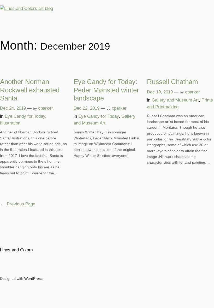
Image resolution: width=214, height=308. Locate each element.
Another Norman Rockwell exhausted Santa (30, 90)
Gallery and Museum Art (175, 100)
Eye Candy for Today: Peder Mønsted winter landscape (106, 90)
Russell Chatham (172, 82)
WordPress (33, 278)
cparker (45, 108)
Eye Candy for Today (25, 116)
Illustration (10, 123)
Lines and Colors (16, 249)
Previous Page (17, 204)
